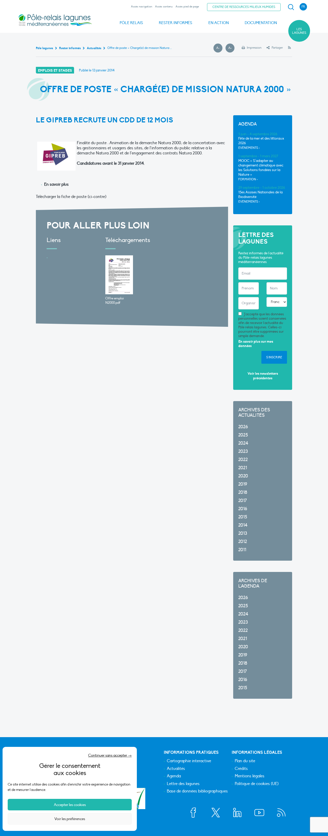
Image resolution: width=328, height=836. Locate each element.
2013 (242, 533)
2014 (243, 525)
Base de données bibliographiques (197, 791)
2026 (243, 427)
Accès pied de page (187, 6)
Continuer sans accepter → (110, 755)
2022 (243, 459)
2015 (242, 517)
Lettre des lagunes (183, 784)
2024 (243, 443)
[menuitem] (290, 7)
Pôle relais (131, 22)
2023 (243, 451)
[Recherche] (291, 7)
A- (219, 48)
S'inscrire (274, 357)
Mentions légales (249, 776)
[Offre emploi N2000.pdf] (119, 274)
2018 (242, 492)
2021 (242, 468)
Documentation (261, 22)
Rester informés (175, 22)
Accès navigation (141, 6)
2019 (242, 484)
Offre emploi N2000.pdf (114, 300)
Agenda (174, 776)
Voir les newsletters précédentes (263, 375)
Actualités (176, 769)
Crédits (241, 769)
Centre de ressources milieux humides (243, 7)
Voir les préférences (69, 819)
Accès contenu (164, 6)
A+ (231, 48)
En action (218, 22)
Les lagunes (299, 31)
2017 (242, 500)
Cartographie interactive (189, 761)
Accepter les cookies (70, 804)
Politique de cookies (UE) (257, 784)
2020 (243, 476)
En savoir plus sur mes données (255, 343)
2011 (242, 549)
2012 (242, 541)
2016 (242, 508)
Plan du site (245, 761)
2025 (243, 435)
